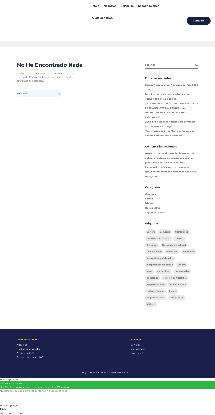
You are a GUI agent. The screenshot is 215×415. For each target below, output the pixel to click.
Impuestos (189, 251)
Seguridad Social (155, 212)
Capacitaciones (148, 6)
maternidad (163, 271)
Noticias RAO (152, 207)
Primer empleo (178, 284)
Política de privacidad (29, 349)
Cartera (151, 232)
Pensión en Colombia (175, 278)
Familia (149, 198)
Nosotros (110, 6)
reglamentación (155, 291)
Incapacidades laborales (160, 258)
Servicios (127, 6)
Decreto (179, 238)
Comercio (165, 232)
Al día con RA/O (102, 18)
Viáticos (151, 304)
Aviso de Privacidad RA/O (30, 357)
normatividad (182, 271)
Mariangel (151, 167)
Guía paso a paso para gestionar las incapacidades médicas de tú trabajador (170, 172)
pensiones (152, 278)
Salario (173, 291)
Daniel (148, 153)
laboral (149, 203)
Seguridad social (156, 297)
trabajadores (177, 297)
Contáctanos (138, 349)
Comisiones (181, 232)
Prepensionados (156, 284)
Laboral (181, 264)
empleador (172, 251)
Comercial (151, 194)
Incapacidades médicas (160, 264)
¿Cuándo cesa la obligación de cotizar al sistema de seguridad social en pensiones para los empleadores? (169, 158)
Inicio (95, 6)
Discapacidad (154, 251)
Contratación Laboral (158, 238)
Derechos (152, 245)
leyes (149, 271)
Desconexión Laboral (174, 245)
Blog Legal (137, 353)
